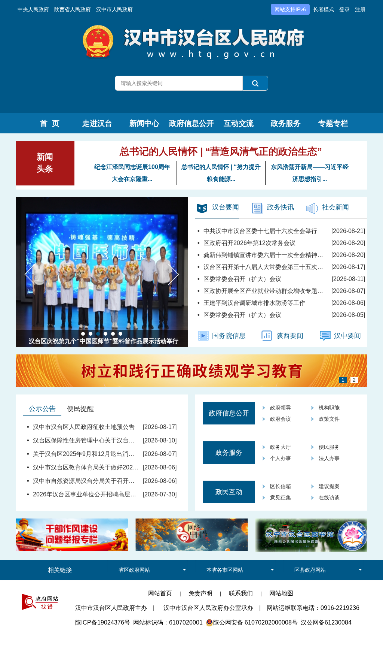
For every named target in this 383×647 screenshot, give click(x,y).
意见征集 (280, 498)
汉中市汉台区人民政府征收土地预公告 (84, 427)
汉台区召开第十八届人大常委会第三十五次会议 (266, 267)
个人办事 (280, 458)
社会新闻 (335, 207)
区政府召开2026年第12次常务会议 (249, 243)
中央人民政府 (33, 9)
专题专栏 (333, 123)
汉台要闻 (225, 207)
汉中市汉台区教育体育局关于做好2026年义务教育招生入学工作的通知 (126, 467)
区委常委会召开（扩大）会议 (242, 279)
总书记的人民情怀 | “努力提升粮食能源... (221, 173)
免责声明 (200, 593)
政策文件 (329, 419)
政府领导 (280, 408)
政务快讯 (280, 207)
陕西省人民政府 (72, 9)
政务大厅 (280, 447)
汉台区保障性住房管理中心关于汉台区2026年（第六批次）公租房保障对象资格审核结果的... (155, 440)
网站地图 (281, 593)
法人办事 (329, 458)
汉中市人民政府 (114, 9)
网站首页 (160, 593)
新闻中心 (144, 123)
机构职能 (329, 408)
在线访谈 (329, 498)
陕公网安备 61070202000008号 (255, 622)
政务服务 (286, 123)
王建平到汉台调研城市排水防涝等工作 (254, 303)
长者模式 (323, 9)
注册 (360, 9)
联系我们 (241, 593)
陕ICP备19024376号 (102, 622)
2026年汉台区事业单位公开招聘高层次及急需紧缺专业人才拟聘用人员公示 (132, 494)
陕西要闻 (289, 335)
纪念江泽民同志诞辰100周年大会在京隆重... (132, 173)
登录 (344, 9)
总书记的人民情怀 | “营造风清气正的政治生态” (221, 151)
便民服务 (329, 447)
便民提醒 (80, 408)
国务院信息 (229, 335)
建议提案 (329, 486)
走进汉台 (97, 123)
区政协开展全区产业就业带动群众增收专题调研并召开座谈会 (284, 291)
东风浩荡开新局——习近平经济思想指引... (310, 173)
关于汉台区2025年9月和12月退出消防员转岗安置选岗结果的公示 (119, 454)
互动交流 (239, 123)
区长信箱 (280, 486)
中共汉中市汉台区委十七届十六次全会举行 (260, 231)
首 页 (49, 123)
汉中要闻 (347, 335)
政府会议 (280, 419)
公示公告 (42, 408)
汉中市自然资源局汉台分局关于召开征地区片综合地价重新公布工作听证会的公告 (140, 481)
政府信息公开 (191, 123)
